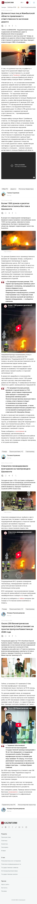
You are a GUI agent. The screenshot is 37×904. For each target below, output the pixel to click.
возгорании (20, 431)
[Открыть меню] (34, 2)
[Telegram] (9, 26)
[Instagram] (2, 26)
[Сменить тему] (28, 2)
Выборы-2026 (12, 7)
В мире (3, 850)
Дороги (13, 189)
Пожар (4, 451)
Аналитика (4, 844)
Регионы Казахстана (26, 189)
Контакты (4, 888)
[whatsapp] (6, 26)
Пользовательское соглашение (11, 861)
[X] (16, 26)
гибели (21, 598)
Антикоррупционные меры (9, 871)
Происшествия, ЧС (16, 451)
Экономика (4, 847)
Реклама (4, 891)
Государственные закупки (9, 874)
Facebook (16, 75)
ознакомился (12, 792)
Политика (4, 840)
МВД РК (5, 189)
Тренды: (3, 7)
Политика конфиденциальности (11, 864)
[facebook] (12, 827)
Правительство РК (8, 805)
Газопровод (30, 451)
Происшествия (6, 837)
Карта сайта (5, 884)
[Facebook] (12, 26)
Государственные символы (9, 867)
